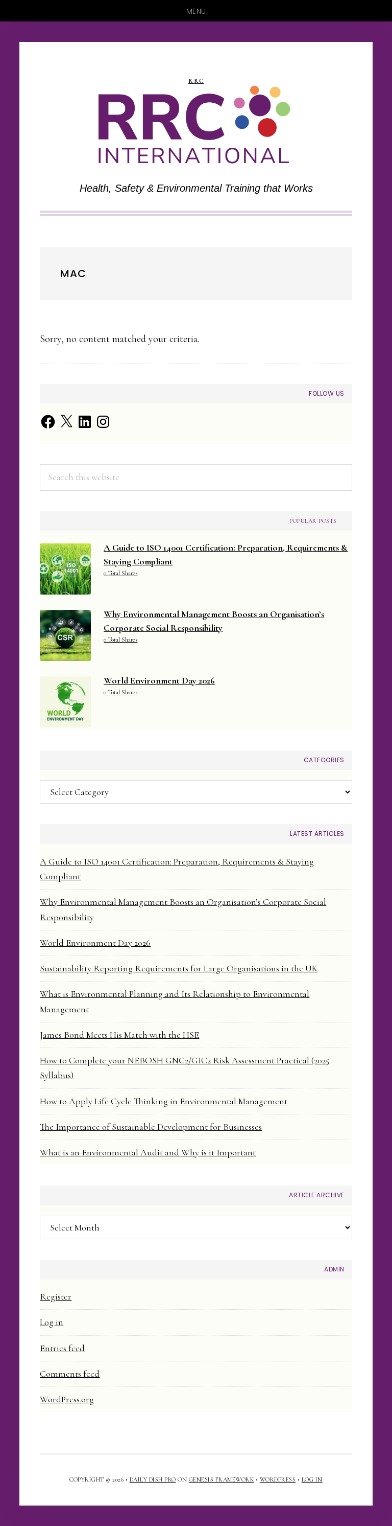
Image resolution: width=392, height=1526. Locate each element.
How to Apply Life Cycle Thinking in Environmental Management (163, 1101)
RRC (196, 81)
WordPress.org (67, 1399)
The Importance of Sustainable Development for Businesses (151, 1126)
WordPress (278, 1479)
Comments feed (70, 1373)
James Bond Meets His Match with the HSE (119, 1034)
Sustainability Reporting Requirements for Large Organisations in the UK (178, 968)
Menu (196, 11)
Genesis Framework (221, 1479)
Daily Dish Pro (153, 1479)
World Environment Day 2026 (95, 942)
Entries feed (62, 1348)
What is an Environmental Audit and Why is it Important (148, 1152)
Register (55, 1296)
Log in (51, 1322)
